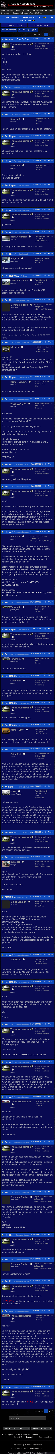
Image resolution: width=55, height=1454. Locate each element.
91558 (51, 724)
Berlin (38, 123)
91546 (51, 300)
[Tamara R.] (6, 607)
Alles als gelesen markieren (27, 1435)
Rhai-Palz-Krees (41, 734)
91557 (51, 702)
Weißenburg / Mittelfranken (43, 309)
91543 (51, 231)
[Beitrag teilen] (44, 39)
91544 (51, 253)
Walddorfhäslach (42, 351)
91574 (51, 1311)
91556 (51, 675)
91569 (51, 1142)
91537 (51, 87)
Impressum (17, 1445)
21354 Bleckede (41, 964)
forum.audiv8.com (7, 11)
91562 (51, 857)
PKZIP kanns (12, 897)
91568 (51, 1096)
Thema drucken (9, 30)
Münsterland (39, 798)
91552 (51, 531)
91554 (51, 629)
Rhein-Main (39, 906)
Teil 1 (4, 59)
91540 (51, 160)
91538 (51, 114)
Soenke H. (25, 982)
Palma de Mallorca (42, 48)
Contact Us (18, 1437)
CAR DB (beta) (26, 21)
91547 (51, 342)
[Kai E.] (6, 795)
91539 (51, 136)
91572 (51, 1259)
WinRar (9, 786)
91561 (51, 832)
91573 (51, 1281)
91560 (51, 786)
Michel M (25, 377)
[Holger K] (6, 262)
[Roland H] (6, 866)
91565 (51, 981)
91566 (51, 1024)
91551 (51, 486)
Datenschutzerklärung (33, 1445)
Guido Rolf (25, 703)
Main (4, 64)
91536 (51, 39)
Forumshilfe (30, 1437)
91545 (51, 275)
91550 (51, 464)
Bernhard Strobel (22, 1235)
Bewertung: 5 (25, 30)
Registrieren (38, 11)
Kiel (36, 386)
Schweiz (38, 611)
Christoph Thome (22, 300)
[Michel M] (6, 351)
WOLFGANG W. (23, 465)
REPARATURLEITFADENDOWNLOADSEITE (24, 1055)
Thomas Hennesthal (21, 1142)
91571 (51, 1234)
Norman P (25, 136)
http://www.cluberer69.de (13, 1227)
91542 (51, 209)
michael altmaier (22, 254)
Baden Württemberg (42, 866)
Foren (18, 11)
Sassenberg (39, 685)
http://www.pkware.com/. (13, 922)
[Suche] (52, 17)
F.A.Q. (40, 17)
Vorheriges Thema (15, 25)
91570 (51, 1192)
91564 (51, 954)
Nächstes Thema (40, 25)
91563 (51, 897)
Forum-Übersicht (13, 17)
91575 (51, 1386)
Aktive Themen (29, 17)
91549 (51, 399)
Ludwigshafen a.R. (42, 241)
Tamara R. (25, 630)
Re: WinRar (11, 832)
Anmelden (50, 11)
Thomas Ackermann (21, 87)
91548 (51, 377)
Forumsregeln (7, 1435)
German (26, 11)
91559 (51, 749)
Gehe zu (17, 1415)
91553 (51, 602)
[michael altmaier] (6, 241)
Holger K (25, 276)
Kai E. (26, 833)
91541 (51, 185)
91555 (51, 654)
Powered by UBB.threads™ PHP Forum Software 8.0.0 (27, 1453)
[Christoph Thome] (6, 284)
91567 (51, 1061)
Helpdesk (6, 13)
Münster (38, 263)
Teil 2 (4, 62)
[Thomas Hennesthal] (6, 1102)
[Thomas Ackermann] (6, 47)
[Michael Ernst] (6, 733)
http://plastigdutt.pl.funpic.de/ (15, 1369)
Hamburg (38, 285)
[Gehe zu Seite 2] (52, 34)
